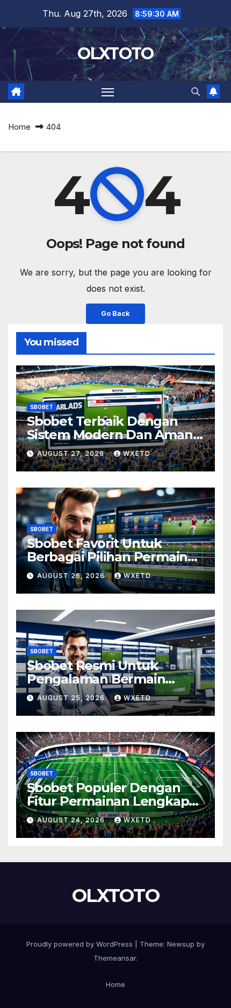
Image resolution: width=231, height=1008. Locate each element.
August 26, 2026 (72, 576)
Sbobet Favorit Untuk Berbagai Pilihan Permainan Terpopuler (115, 556)
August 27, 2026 (71, 453)
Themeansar (114, 958)
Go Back (115, 313)
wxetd (136, 453)
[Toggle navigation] (108, 92)
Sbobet (41, 407)
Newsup (180, 944)
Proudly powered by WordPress (80, 944)
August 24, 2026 (72, 820)
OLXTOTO (115, 54)
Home (19, 127)
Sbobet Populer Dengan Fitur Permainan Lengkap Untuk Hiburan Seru (108, 801)
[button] (195, 91)
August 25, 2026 (72, 698)
